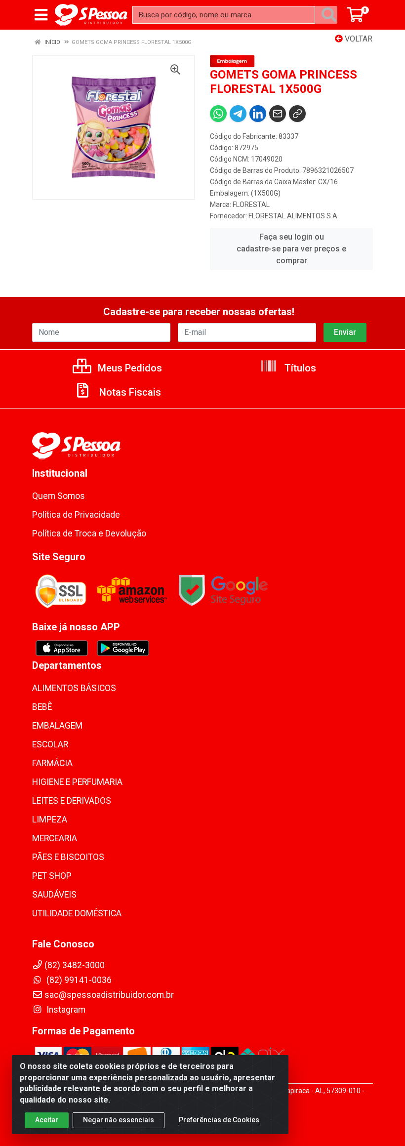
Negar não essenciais (118, 1120)
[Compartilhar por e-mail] (277, 113)
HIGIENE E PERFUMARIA (77, 782)
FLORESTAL (251, 204)
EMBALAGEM (57, 726)
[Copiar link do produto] (297, 113)
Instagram (64, 1010)
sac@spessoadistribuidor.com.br (109, 995)
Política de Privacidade (76, 515)
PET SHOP (52, 876)
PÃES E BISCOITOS (68, 857)
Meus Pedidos (128, 368)
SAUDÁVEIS (54, 895)
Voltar (357, 38)
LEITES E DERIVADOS (71, 801)
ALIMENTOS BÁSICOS (74, 688)
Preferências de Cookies (219, 1120)
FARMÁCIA (52, 763)
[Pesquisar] (329, 15)
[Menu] (41, 15)
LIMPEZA (49, 819)
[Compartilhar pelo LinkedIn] (257, 113)
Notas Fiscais (129, 392)
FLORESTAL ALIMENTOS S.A (292, 216)
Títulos (299, 368)
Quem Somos (58, 496)
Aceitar (46, 1120)
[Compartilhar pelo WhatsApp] (218, 113)
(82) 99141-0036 (78, 980)
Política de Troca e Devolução (89, 533)
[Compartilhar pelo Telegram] (238, 113)
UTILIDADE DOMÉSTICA (77, 913)
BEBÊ (42, 707)
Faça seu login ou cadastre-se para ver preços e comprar (291, 248)
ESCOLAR (50, 744)
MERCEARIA (54, 838)
